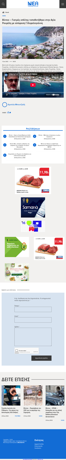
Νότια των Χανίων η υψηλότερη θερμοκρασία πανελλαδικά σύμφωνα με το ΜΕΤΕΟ (49, 145)
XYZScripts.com (40, 459)
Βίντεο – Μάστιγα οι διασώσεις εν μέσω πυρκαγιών (49, 136)
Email (16, 316)
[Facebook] (8, 113)
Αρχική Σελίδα (39, 444)
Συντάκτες (38, 448)
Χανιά (7, 12)
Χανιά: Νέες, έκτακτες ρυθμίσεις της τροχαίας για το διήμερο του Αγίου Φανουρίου (20, 145)
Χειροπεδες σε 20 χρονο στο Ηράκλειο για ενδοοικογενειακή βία (19, 154)
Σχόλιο (17, 327)
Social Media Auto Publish (27, 459)
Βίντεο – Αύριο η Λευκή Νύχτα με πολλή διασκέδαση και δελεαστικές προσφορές (20, 136)
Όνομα (17, 306)
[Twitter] (10, 113)
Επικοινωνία (38, 446)
